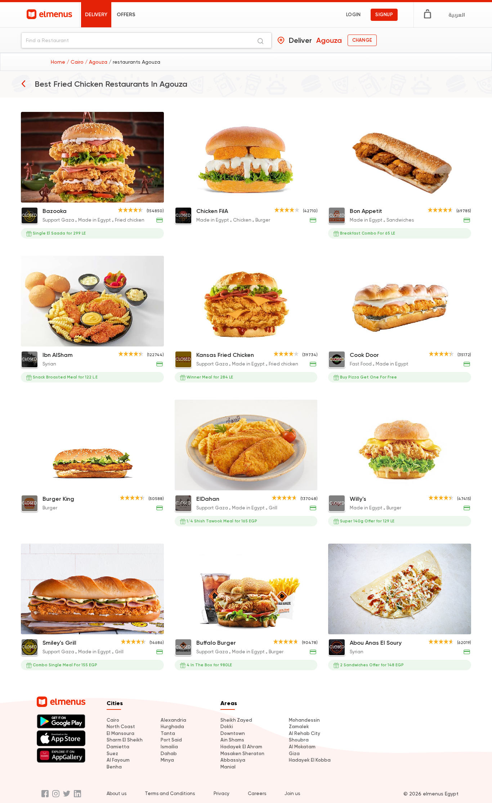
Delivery (96, 15)
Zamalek (299, 726)
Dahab (169, 753)
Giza (294, 753)
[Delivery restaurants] (23, 83)
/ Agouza (97, 62)
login (353, 14)
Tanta (168, 733)
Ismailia (169, 746)
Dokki (226, 726)
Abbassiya (232, 760)
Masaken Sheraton (242, 753)
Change (362, 40)
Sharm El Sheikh (125, 740)
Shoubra (299, 740)
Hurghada (172, 726)
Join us (292, 793)
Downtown (232, 733)
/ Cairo (76, 62)
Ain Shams (232, 740)
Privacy (221, 793)
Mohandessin (304, 720)
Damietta (118, 746)
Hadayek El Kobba (310, 760)
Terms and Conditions (170, 793)
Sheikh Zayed (236, 720)
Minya (167, 760)
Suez (112, 753)
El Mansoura (120, 733)
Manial (228, 767)
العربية (456, 14)
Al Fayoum (118, 760)
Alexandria (173, 720)
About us (116, 793)
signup (384, 14)
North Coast (121, 726)
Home (59, 62)
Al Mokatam (302, 746)
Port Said (171, 740)
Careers (257, 793)
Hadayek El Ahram (241, 746)
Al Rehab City (304, 733)
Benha (114, 767)
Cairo (113, 720)
